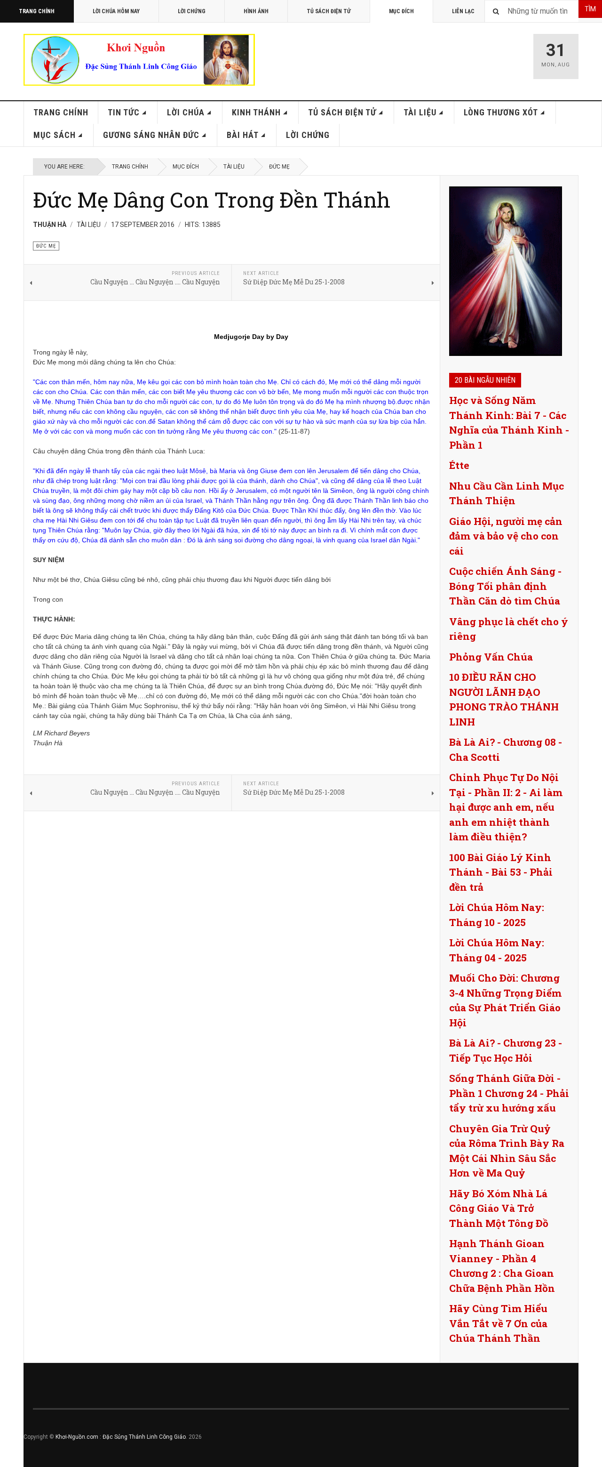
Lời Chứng (192, 11)
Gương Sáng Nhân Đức (151, 135)
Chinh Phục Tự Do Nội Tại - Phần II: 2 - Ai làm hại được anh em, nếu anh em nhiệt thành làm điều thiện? (505, 807)
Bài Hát (243, 135)
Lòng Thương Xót (501, 112)
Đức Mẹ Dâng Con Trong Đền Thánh (211, 199)
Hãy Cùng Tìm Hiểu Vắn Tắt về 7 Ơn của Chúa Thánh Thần (498, 1323)
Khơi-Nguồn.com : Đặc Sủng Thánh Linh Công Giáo (120, 1437)
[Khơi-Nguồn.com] (139, 60)
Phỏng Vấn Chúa (491, 656)
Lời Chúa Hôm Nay (116, 11)
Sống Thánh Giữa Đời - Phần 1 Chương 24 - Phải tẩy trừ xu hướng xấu (509, 1093)
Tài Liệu (420, 112)
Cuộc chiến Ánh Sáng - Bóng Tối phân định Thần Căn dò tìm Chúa (505, 585)
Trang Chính (37, 11)
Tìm (590, 9)
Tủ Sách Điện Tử (329, 11)
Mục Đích (401, 11)
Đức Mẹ (279, 166)
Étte (459, 465)
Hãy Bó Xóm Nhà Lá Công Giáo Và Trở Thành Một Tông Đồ (498, 1208)
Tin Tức (124, 112)
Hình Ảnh (256, 11)
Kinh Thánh (256, 112)
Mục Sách (54, 135)
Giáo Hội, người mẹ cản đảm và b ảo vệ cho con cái (505, 536)
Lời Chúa (186, 112)
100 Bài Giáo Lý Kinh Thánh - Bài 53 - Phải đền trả (501, 872)
